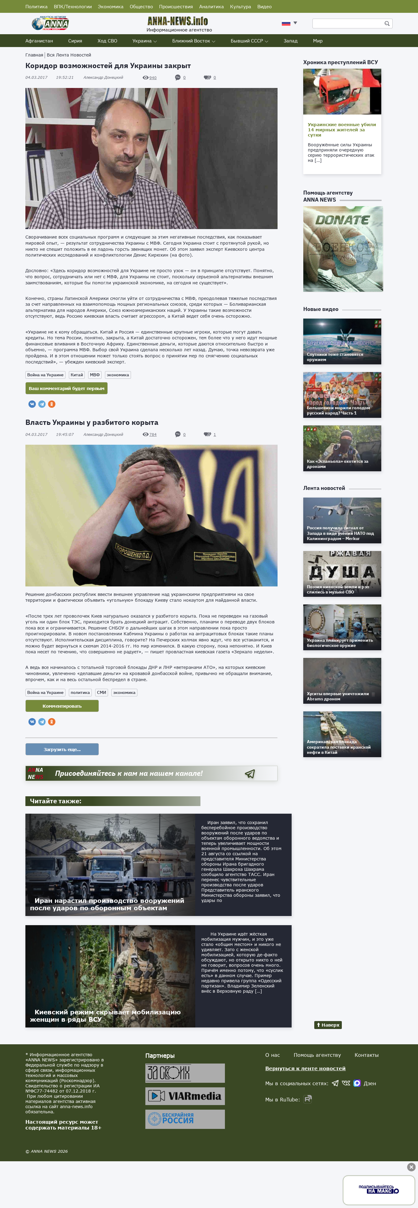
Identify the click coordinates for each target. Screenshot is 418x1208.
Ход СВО (107, 41)
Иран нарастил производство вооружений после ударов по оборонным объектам (107, 904)
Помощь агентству (317, 1055)
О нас (272, 1055)
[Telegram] (42, 404)
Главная (34, 54)
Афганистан (39, 41)
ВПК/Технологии (73, 6)
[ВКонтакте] (32, 404)
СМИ (101, 692)
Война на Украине (45, 375)
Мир (318, 41)
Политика (36, 6)
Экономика (111, 6)
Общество (141, 6)
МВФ (95, 375)
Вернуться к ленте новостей (305, 1068)
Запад (291, 41)
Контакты (367, 1055)
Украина (142, 41)
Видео (264, 6)
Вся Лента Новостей (69, 54)
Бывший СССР (247, 41)
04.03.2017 (49, 77)
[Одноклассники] (51, 404)
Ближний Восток (191, 41)
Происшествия (176, 6)
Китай (77, 375)
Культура (240, 6)
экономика (118, 375)
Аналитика (211, 6)
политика (80, 692)
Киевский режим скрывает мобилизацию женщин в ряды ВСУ (105, 1015)
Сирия (75, 41)
